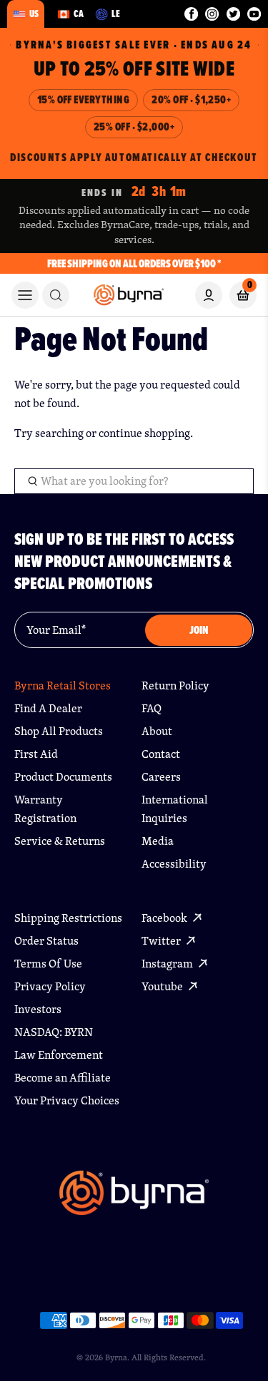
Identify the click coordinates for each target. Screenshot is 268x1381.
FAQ (152, 708)
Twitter (162, 941)
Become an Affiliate (62, 1077)
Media (158, 841)
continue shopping (144, 433)
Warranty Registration (45, 808)
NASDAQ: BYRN (53, 1032)
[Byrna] (134, 1199)
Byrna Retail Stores (62, 685)
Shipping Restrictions (68, 918)
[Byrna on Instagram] (212, 14)
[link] (55, 295)
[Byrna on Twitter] (233, 14)
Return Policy (175, 685)
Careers (161, 777)
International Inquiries (175, 808)
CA (79, 13)
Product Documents (63, 777)
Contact (161, 754)
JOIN (199, 630)
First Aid (36, 754)
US (34, 13)
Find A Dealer (48, 708)
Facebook (165, 918)
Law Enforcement (58, 1055)
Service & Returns (59, 841)
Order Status (46, 941)
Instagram (168, 963)
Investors (37, 1009)
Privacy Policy (50, 986)
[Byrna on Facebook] (191, 14)
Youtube (163, 986)
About (157, 731)
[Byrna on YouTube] (254, 14)
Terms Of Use (48, 963)
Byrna (116, 1357)
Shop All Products (58, 731)
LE (115, 13)
